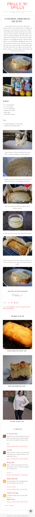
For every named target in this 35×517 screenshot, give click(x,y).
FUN (20, 307)
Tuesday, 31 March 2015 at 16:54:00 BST (17, 489)
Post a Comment (9, 505)
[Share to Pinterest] (14, 303)
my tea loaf (8, 41)
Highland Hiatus (11, 499)
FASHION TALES (11, 493)
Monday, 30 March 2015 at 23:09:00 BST (17, 475)
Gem (8, 450)
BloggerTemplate (25, 515)
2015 (8, 307)
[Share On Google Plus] (17, 303)
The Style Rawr (10, 433)
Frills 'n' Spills (17, 6)
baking (12, 307)
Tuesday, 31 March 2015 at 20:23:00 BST (17, 502)
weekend (11, 308)
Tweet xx (9, 472)
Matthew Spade (11, 478)
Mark (28, 307)
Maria (24, 307)
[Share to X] (12, 303)
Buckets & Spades (11, 487)
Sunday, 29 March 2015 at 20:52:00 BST (17, 446)
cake (16, 307)
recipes (5, 308)
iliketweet (9, 462)
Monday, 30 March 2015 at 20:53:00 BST (17, 458)
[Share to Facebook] (9, 303)
